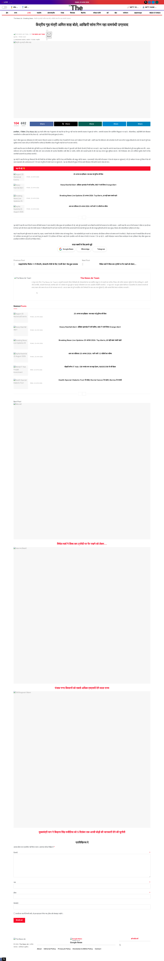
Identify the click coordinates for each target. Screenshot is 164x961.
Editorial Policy (50, 949)
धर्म (107, 13)
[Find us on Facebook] (149, 2)
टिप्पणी (82, 853)
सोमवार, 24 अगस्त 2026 (36, 370)
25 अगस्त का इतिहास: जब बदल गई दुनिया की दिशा (88, 174)
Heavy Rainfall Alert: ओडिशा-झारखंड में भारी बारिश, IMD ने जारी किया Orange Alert (88, 185)
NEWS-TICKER (30, 39)
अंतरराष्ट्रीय (51, 13)
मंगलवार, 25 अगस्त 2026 (32, 177)
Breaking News (28, 18)
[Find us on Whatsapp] (156, 2)
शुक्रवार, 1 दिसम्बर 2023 (20, 37)
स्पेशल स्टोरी (97, 13)
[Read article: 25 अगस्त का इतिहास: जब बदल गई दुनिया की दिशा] (19, 177)
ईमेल (82, 893)
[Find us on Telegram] (153, 2)
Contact (98, 949)
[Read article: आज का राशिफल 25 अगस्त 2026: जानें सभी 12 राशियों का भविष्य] (19, 209)
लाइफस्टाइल (138, 13)
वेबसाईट (16, 903)
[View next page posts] (84, 217)
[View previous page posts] (80, 217)
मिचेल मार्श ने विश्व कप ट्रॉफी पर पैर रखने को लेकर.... (82, 543)
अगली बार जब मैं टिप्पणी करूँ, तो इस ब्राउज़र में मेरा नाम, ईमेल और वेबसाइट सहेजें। (39, 914)
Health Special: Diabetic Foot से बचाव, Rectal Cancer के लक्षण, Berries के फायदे (90, 380)
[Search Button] (161, 7)
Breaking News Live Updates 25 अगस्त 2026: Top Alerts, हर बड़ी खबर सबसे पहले (88, 196)
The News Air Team (38, 34)
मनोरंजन (125, 13)
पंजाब (62, 13)
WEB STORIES (154, 13)
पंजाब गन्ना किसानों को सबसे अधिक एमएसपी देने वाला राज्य (82, 687)
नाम (82, 882)
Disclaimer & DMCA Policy (83, 949)
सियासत (72, 13)
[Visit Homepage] (82, 7)
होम (7, 13)
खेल (116, 13)
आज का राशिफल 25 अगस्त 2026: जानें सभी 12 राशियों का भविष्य (88, 206)
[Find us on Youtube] (160, 2)
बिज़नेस (83, 13)
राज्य (15, 13)
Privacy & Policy (64, 949)
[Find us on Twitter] (145, 2)
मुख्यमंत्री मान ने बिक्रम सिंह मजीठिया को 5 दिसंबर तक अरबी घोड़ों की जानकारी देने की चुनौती (82, 832)
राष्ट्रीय (39, 13)
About (39, 949)
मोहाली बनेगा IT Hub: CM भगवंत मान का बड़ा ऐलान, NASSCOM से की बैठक (90, 367)
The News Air (18, 18)
